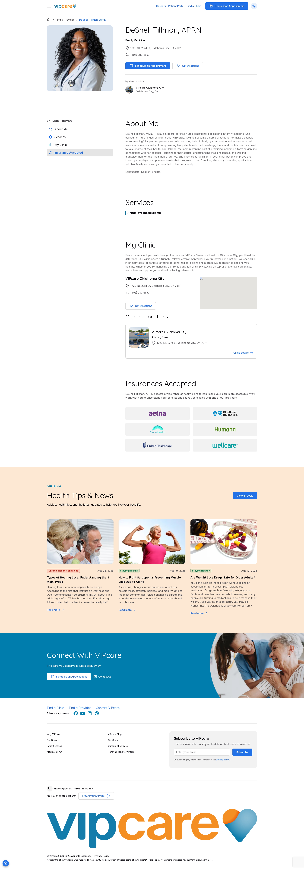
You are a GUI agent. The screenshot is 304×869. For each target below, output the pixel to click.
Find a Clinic (194, 6)
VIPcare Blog (115, 734)
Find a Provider (80, 708)
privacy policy (222, 760)
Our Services (53, 740)
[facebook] (75, 713)
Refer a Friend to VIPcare (121, 751)
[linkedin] (89, 713)
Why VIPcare (53, 734)
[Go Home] (65, 6)
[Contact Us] (254, 6)
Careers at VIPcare (118, 746)
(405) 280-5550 (139, 54)
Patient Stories (54, 746)
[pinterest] (96, 713)
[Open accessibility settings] (6, 863)
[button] (176, 6)
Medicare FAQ (54, 751)
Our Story (113, 740)
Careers (161, 6)
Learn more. (207, 860)
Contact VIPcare (107, 708)
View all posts (245, 495)
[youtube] (82, 713)
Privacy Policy (102, 856)
